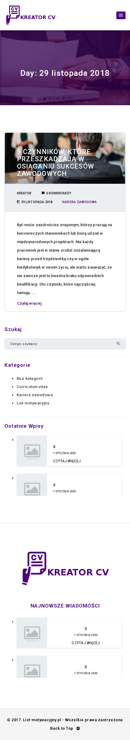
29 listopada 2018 (36, 202)
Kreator (24, 193)
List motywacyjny (33, 403)
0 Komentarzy (59, 193)
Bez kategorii (30, 378)
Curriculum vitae (32, 386)
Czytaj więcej (29, 303)
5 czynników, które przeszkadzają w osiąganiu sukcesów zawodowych (55, 163)
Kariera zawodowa (79, 202)
